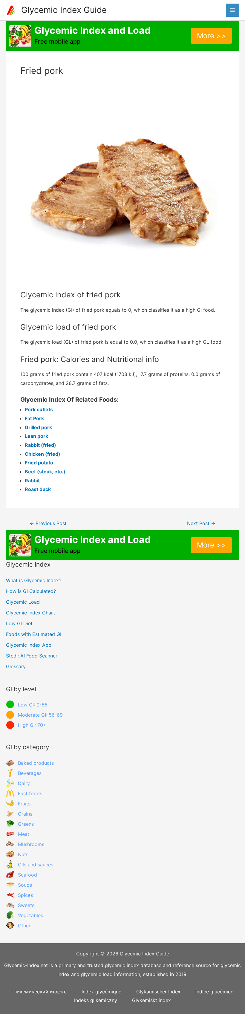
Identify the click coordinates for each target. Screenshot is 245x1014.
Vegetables (30, 915)
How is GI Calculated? (31, 591)
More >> (211, 35)
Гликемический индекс (39, 992)
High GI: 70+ (32, 725)
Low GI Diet (19, 623)
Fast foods (30, 793)
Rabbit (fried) (40, 445)
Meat (23, 834)
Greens (26, 824)
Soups (25, 885)
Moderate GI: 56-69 (40, 715)
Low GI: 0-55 (33, 705)
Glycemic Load (23, 602)
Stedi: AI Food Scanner (31, 656)
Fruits (24, 804)
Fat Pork (34, 418)
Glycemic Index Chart (30, 613)
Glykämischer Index (158, 992)
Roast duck (38, 489)
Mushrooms (31, 844)
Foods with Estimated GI (33, 634)
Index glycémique (101, 992)
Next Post (201, 523)
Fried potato (39, 463)
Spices (25, 895)
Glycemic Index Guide (64, 10)
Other (24, 926)
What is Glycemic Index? (33, 580)
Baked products (36, 763)
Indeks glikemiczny (95, 1000)
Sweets (26, 905)
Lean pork (36, 436)
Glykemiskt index (151, 1000)
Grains (25, 814)
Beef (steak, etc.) (45, 472)
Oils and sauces (35, 865)
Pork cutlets (39, 409)
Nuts (23, 854)
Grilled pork (38, 427)
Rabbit (32, 481)
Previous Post (48, 523)
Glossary (16, 666)
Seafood (27, 875)
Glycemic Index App (28, 645)
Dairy (24, 783)
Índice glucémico (214, 992)
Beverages (30, 773)
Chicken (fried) (42, 454)
